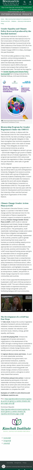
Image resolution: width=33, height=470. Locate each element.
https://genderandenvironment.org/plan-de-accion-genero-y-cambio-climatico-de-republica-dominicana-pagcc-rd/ (15, 411)
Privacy (24, 462)
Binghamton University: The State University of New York (10, 3)
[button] (3, 466)
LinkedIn (6, 443)
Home (2, 19)
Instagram (7, 440)
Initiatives (13, 21)
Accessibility (10, 462)
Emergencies (17, 462)
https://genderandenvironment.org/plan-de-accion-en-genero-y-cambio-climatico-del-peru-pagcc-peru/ (16, 401)
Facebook (6, 438)
